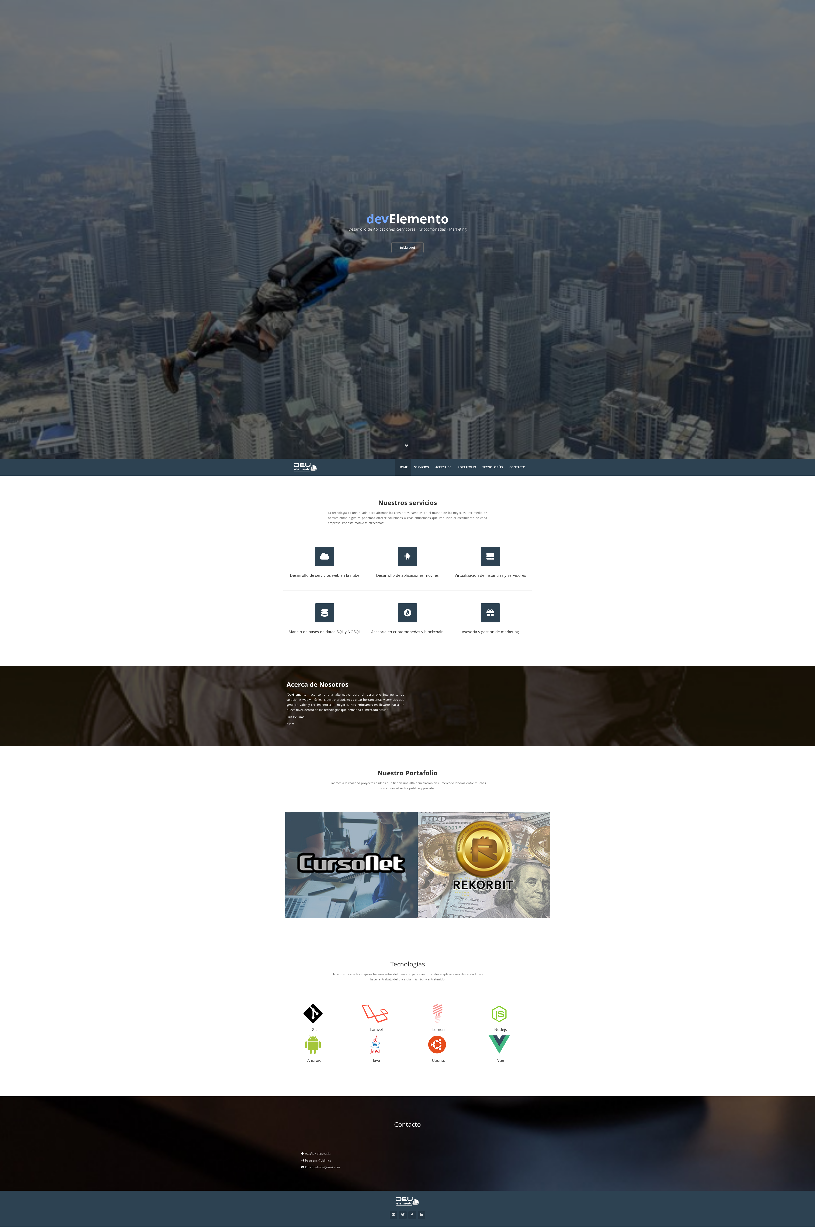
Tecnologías (492, 467)
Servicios (421, 467)
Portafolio (467, 467)
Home (403, 467)
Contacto (517, 467)
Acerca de (443, 467)
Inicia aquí (407, 247)
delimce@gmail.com (327, 1167)
